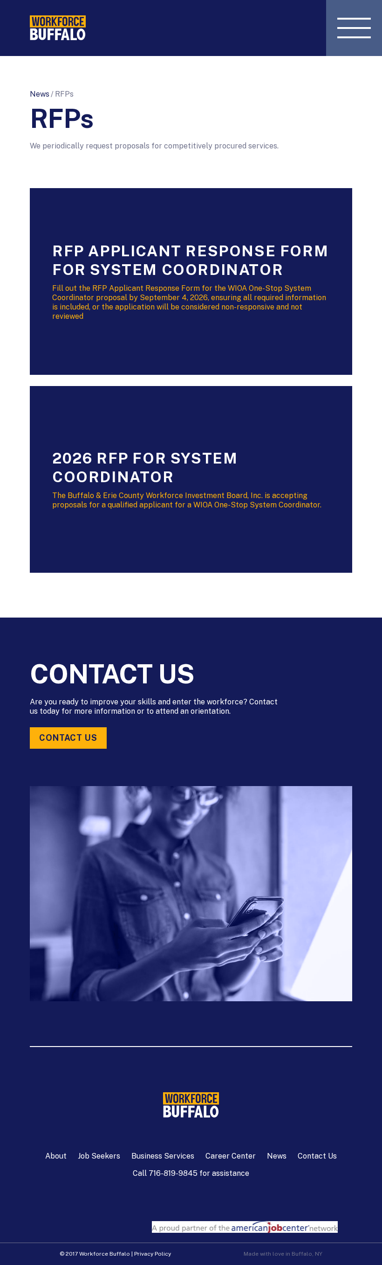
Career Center (230, 1156)
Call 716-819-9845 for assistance (191, 1173)
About (56, 1156)
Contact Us (68, 738)
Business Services (162, 1156)
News (39, 94)
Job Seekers (99, 1156)
